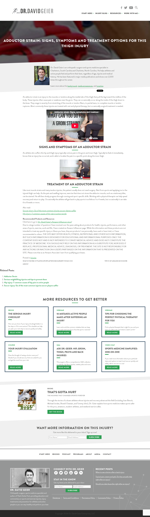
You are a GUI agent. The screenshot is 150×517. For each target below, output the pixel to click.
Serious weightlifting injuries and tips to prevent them (25, 279)
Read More (15, 332)
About (89, 454)
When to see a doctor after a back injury (110, 472)
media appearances (85, 85)
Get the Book (55, 412)
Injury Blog (101, 13)
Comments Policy (104, 497)
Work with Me (131, 13)
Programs (78, 454)
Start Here (87, 13)
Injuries (33, 257)
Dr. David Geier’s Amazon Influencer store (54, 221)
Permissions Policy (88, 497)
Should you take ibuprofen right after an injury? (113, 483)
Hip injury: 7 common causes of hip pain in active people (45, 213)
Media (97, 454)
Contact (107, 454)
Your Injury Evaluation (22, 348)
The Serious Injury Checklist (19, 315)
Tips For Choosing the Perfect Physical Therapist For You (121, 317)
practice (100, 85)
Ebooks (56, 454)
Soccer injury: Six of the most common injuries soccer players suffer (49, 210)
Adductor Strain (10, 276)
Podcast (66, 454)
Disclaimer (56, 497)
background (72, 85)
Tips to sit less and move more (116, 261)
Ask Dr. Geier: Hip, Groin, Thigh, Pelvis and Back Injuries (71, 352)
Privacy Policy (118, 497)
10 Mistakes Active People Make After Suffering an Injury (72, 317)
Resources (115, 13)
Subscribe (94, 437)
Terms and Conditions (71, 497)
